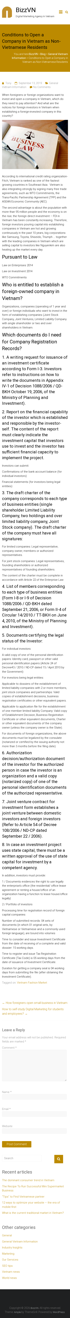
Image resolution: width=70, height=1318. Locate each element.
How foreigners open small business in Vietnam (34, 1003)
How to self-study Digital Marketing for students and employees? (33, 1011)
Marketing (8, 1253)
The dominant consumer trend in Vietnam (28, 1180)
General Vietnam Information (20, 1241)
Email (6, 1109)
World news (9, 1278)
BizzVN (26, 10)
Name (7, 1092)
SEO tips (7, 1265)
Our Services (10, 1259)
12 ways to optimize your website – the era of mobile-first (31, 1205)
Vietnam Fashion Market (32, 982)
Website (7, 1126)
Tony (8, 83)
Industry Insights (12, 1247)
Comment (9, 1047)
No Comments (42, 87)
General (7, 1235)
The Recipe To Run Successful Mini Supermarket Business (33, 1188)
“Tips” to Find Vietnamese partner (23, 1196)
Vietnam (7, 220)
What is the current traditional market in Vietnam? (33, 1213)
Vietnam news (11, 1271)
